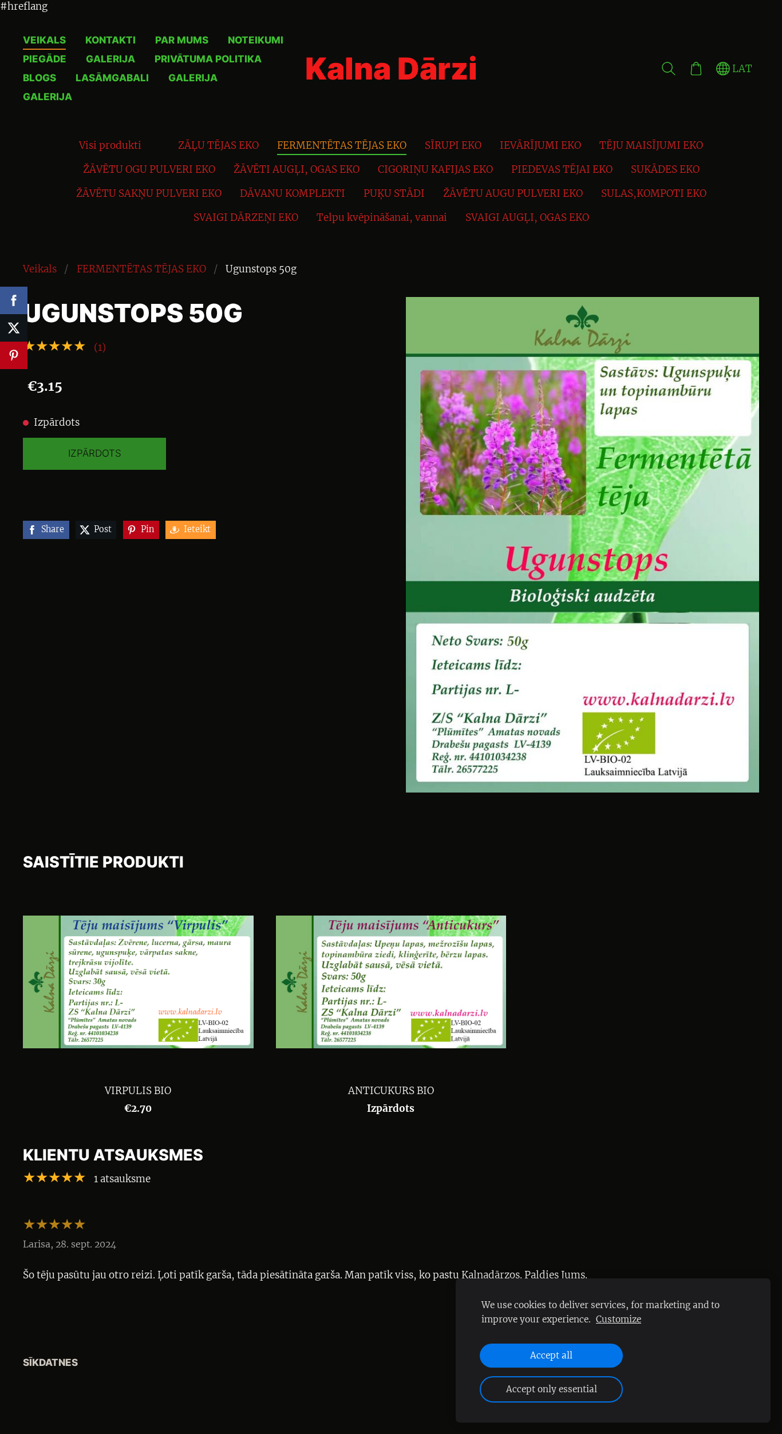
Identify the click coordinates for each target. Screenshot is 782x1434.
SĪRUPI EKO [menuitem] (453, 145)
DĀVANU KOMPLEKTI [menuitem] (292, 193)
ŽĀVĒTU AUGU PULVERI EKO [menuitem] (513, 193)
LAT (741, 68)
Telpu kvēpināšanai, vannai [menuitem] (382, 217)
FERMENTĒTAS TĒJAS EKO (141, 269)
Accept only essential (551, 1389)
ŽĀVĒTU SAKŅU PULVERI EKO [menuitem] (149, 193)
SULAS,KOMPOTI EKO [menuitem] (653, 193)
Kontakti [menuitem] (110, 40)
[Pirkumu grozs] (696, 68)
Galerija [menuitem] (110, 59)
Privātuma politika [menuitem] (208, 59)
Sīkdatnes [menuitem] (50, 1362)
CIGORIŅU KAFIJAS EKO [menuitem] (435, 169)
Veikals (40, 269)
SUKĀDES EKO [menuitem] (665, 169)
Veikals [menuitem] (44, 40)
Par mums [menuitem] (181, 40)
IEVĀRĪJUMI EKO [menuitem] (540, 145)
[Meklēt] (668, 68)
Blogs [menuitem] (39, 78)
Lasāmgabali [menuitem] (112, 78)
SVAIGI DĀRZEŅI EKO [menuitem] (245, 217)
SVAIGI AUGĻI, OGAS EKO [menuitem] (527, 217)
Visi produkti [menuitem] (110, 145)
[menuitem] (159, 143)
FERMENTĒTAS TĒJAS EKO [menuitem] (341, 145)
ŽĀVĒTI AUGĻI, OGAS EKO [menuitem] (297, 169)
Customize (618, 1319)
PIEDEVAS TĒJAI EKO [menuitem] (562, 169)
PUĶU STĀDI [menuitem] (394, 193)
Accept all (551, 1355)
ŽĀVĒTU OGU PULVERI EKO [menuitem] (149, 169)
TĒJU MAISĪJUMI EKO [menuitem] (651, 145)
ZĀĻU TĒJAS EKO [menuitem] (218, 145)
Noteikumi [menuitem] (255, 40)
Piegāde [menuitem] (44, 59)
